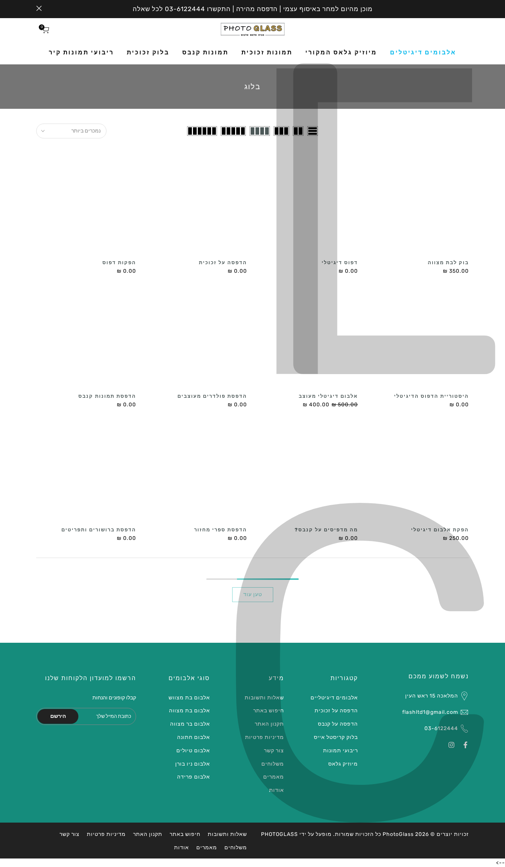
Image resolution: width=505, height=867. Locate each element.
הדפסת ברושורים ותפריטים (98, 529)
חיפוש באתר (268, 711)
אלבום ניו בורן (192, 764)
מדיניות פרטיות (264, 737)
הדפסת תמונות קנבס (107, 396)
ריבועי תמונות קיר (81, 52)
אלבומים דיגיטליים (334, 698)
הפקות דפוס (119, 262)
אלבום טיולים (193, 750)
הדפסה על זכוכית (223, 262)
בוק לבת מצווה (448, 262)
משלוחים (272, 764)
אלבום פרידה (193, 777)
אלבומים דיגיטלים (423, 52)
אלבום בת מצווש (189, 698)
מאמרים (273, 777)
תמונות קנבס (205, 52)
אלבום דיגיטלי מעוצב (328, 396)
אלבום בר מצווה (190, 724)
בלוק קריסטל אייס (336, 737)
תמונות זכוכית (266, 52)
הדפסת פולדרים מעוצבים (212, 396)
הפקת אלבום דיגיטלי (440, 529)
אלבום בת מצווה (189, 711)
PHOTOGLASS (279, 834)
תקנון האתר (269, 724)
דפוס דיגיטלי (340, 262)
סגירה (466, 8)
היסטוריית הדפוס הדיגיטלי (431, 396)
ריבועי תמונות (340, 750)
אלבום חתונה (193, 737)
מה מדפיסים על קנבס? (326, 529)
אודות (276, 790)
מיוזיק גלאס (343, 764)
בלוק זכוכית (148, 52)
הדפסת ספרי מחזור (220, 529)
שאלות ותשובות (264, 698)
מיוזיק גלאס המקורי (341, 52)
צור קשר (274, 750)
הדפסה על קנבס (338, 724)
